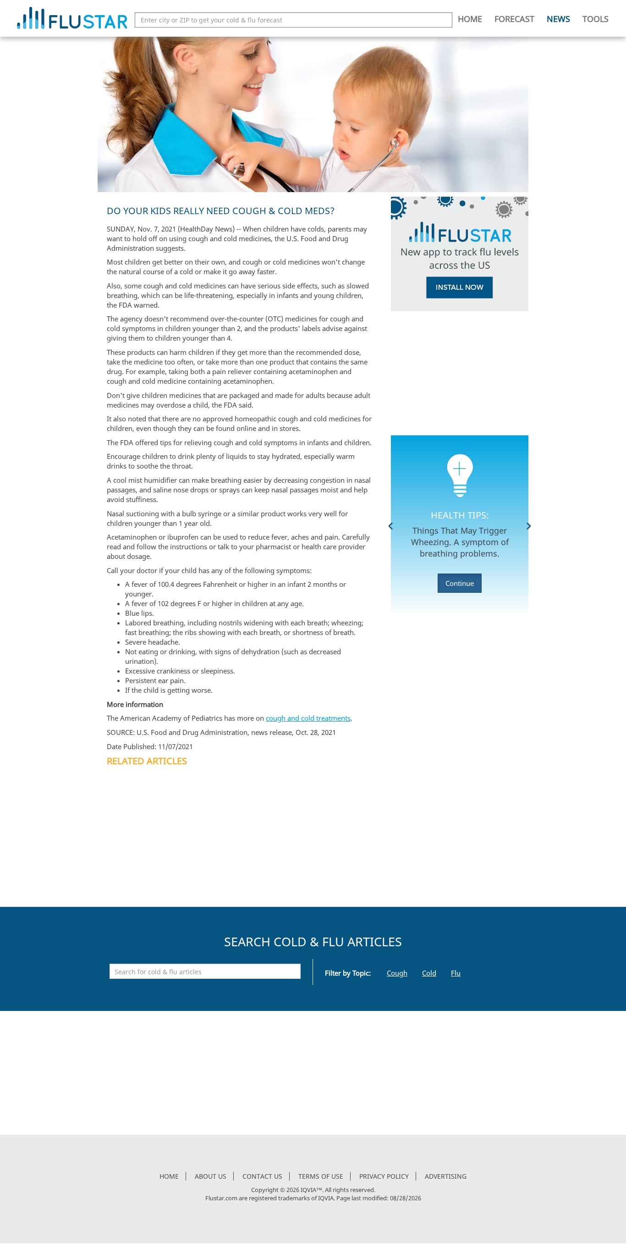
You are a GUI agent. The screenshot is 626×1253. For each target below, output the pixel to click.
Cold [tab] (429, 972)
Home (470, 18)
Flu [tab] (456, 972)
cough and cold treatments (308, 718)
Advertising (446, 1176)
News (558, 18)
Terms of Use (320, 1176)
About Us (210, 1176)
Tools (595, 18)
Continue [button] (459, 583)
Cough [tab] (397, 972)
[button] (391, 526)
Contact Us (262, 1176)
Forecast (514, 18)
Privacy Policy (384, 1176)
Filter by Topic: (348, 972)
